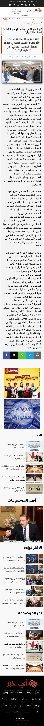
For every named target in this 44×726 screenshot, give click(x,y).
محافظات (7, 705)
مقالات (28, 705)
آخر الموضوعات (29, 613)
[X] (14, 355)
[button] (5, 525)
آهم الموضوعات (22, 501)
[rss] (34, 5)
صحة (3, 699)
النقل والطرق (37, 699)
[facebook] (6, 355)
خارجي (36, 712)
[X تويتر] (18, 5)
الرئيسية (37, 23)
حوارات (7, 712)
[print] (37, 355)
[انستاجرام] (26, 5)
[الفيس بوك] (14, 5)
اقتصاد (19, 692)
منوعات (27, 712)
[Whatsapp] (30, 5)
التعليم (17, 712)
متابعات (13, 699)
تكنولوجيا (23, 699)
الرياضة (29, 692)
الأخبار (29, 23)
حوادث (37, 705)
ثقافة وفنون (8, 692)
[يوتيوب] (22, 5)
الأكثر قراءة (33, 548)
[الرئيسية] (10, 5)
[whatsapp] (22, 355)
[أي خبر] (22, 383)
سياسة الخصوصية (22, 718)
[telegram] (30, 355)
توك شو (18, 705)
